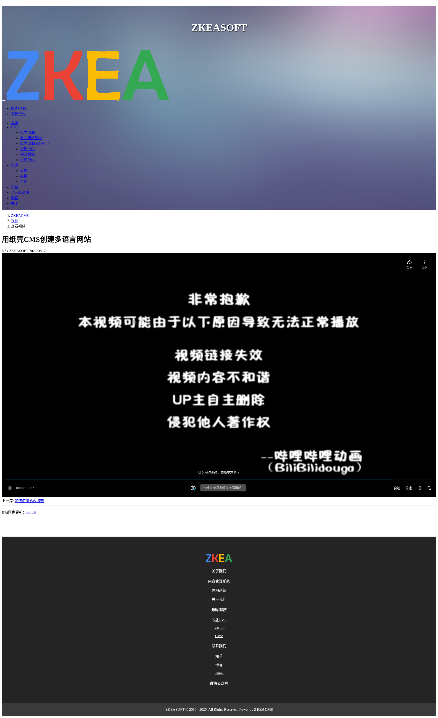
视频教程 (27, 154)
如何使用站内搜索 (29, 501)
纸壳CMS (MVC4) (34, 143)
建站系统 (219, 590)
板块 (23, 171)
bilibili (219, 673)
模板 (23, 176)
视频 (14, 221)
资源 (14, 165)
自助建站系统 (31, 138)
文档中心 (18, 114)
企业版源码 (20, 192)
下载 (14, 187)
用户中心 (27, 160)
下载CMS (219, 620)
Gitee (219, 636)
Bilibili (31, 512)
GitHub (219, 628)
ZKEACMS (20, 215)
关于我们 (219, 599)
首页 (14, 123)
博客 (14, 198)
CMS (15, 127)
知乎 (219, 656)
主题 (23, 182)
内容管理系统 (219, 581)
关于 (14, 203)
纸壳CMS (18, 108)
